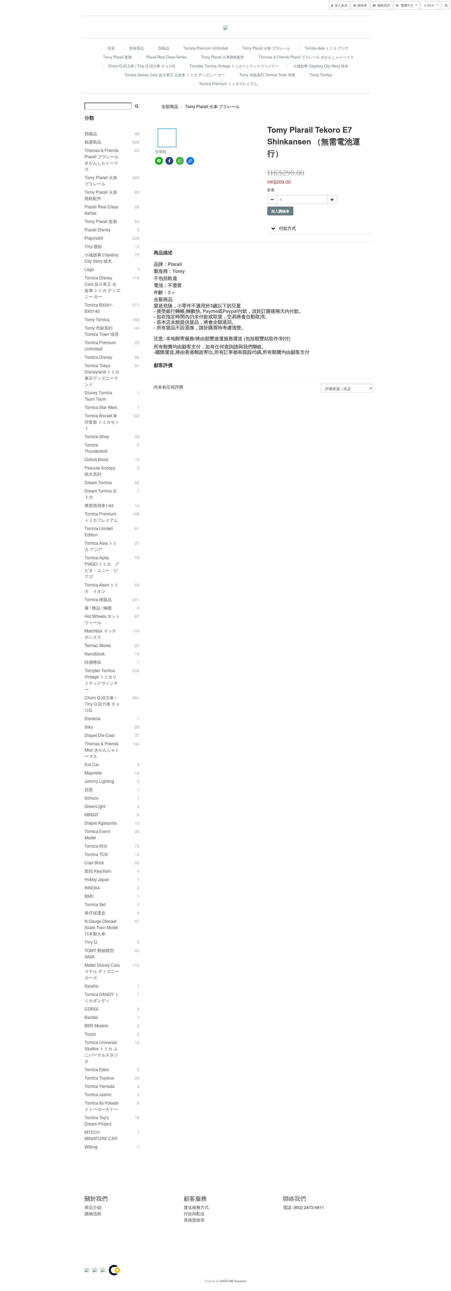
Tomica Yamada (100, 1086)
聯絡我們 (294, 1198)
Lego (89, 269)
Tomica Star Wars (101, 407)
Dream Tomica (98, 482)
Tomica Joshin (98, 1095)
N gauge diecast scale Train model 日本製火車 (101, 927)
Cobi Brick (94, 863)
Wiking (91, 1147)
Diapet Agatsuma (101, 823)
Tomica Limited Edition (99, 531)
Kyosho (91, 986)
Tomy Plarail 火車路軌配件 (222, 57)
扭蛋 (89, 790)
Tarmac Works (98, 645)
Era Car (92, 764)
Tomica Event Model (97, 834)
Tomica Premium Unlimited (205, 48)
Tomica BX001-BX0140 (99, 308)
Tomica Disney (98, 357)
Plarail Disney (98, 230)
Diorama (92, 718)
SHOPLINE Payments (233, 1281)
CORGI (91, 1009)
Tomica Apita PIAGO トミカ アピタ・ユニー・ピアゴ (102, 567)
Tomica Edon (97, 1069)
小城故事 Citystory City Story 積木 (320, 65)
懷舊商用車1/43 (99, 505)
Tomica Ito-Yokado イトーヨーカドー (102, 1106)
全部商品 (170, 106)
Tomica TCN (96, 854)
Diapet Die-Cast (99, 735)
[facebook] (169, 161)
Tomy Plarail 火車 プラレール (266, 48)
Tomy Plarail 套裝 (117, 57)
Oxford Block (96, 459)
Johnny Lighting (99, 781)
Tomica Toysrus (99, 1078)
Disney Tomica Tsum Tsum (98, 396)
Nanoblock (95, 654)
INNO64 (92, 888)
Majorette (93, 773)
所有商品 (136, 48)
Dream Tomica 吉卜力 (101, 494)
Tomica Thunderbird (96, 448)
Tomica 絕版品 (98, 599)
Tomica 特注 (96, 846)
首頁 (111, 48)
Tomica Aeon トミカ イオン (101, 588)
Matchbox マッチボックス (100, 634)
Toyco (90, 1034)
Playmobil (94, 238)
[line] (159, 161)
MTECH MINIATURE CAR (101, 1135)
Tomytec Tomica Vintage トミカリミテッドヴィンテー (234, 65)
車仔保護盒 (95, 913)
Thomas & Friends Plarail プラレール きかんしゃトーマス (306, 57)
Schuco (92, 798)
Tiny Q (91, 942)
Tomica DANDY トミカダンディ (102, 997)
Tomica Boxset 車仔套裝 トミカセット (102, 422)
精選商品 (93, 142)
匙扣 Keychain (98, 871)
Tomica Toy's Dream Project (98, 1120)
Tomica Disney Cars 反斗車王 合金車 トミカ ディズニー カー (174, 74)
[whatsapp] (180, 161)
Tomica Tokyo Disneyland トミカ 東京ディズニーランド (102, 374)
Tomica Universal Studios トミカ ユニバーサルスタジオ (101, 1051)
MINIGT (92, 815)
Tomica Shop (97, 436)
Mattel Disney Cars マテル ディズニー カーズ (102, 971)
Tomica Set (95, 904)
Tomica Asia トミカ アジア (327, 48)
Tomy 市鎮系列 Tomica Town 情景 (267, 74)
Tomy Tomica (321, 74)
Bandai (91, 1017)
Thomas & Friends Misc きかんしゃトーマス (102, 750)
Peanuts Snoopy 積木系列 (100, 471)
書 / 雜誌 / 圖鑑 (98, 608)
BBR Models (96, 1026)
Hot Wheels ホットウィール (102, 619)
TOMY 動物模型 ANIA (99, 953)
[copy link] (190, 161)
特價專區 (93, 662)
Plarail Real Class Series (166, 57)
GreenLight (95, 806)
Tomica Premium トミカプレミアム (228, 83)
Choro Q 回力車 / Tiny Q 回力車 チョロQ (141, 65)
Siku (89, 727)
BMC (89, 896)
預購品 (163, 48)
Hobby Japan (97, 879)
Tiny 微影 (93, 246)
